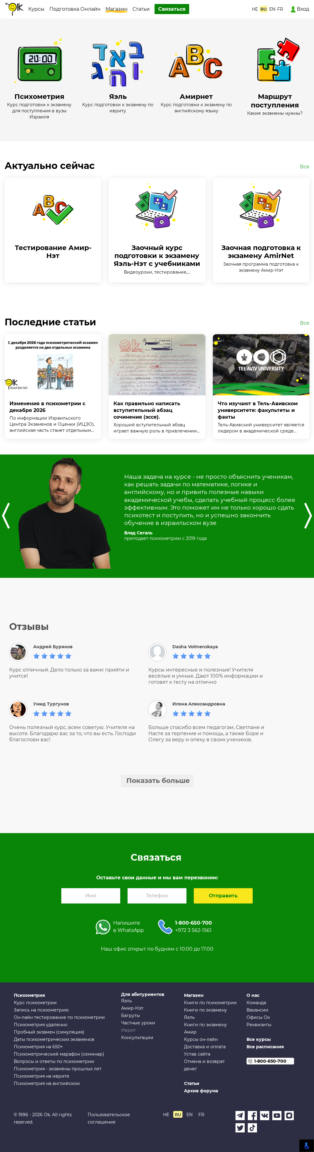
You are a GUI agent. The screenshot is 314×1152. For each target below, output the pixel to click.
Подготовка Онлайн (75, 9)
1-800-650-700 (193, 923)
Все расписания (265, 1046)
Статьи (141, 9)
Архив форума (201, 1091)
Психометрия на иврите (41, 1076)
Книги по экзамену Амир (205, 1028)
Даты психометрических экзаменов (54, 1039)
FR (280, 9)
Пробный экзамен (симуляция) (49, 1032)
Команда (256, 1002)
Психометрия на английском (47, 1083)
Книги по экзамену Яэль (205, 1013)
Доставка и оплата (205, 1046)
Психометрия (29, 995)
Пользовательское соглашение (109, 1118)
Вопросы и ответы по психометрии (54, 1061)
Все (304, 167)
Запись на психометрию (41, 1010)
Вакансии (257, 1010)
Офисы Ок (258, 1017)
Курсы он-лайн (201, 1039)
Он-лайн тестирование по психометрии (59, 1017)
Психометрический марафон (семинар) (59, 1054)
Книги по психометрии (210, 1002)
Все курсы (259, 1039)
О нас (253, 995)
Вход (302, 9)
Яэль (126, 1001)
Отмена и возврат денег (204, 1065)
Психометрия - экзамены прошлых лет (57, 1069)
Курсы (36, 9)
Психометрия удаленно (40, 1024)
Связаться (172, 9)
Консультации (137, 1037)
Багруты (130, 1015)
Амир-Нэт (132, 1008)
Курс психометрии (35, 1002)
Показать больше (158, 780)
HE (255, 9)
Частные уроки (138, 1023)
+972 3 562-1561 (193, 930)
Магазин (116, 9)
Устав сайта (197, 1054)
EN (272, 9)
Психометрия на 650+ (38, 1046)
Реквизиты (259, 1024)
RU (263, 9)
